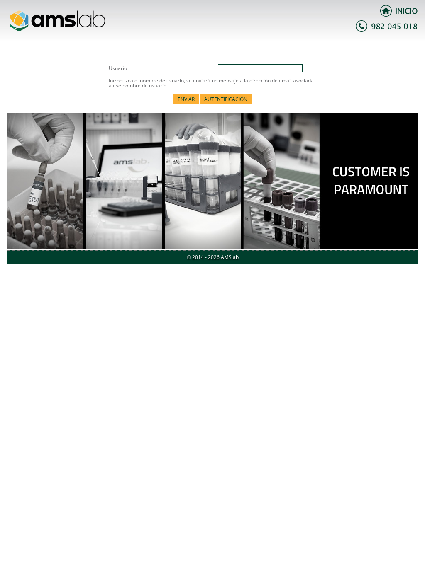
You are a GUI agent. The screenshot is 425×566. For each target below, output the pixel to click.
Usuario (118, 68)
